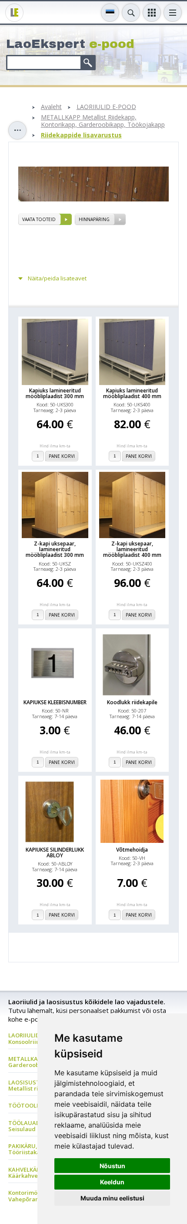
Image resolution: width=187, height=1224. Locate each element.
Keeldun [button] (112, 1182)
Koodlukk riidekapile (132, 702)
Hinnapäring (94, 219)
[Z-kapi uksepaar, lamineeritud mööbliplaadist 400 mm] (132, 505)
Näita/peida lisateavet (57, 278)
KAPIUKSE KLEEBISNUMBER (55, 702)
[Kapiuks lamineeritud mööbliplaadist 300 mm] (55, 352)
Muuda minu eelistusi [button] (112, 1198)
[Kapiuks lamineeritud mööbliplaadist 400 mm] (132, 352)
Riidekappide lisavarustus (81, 135)
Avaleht (51, 107)
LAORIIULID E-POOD (106, 107)
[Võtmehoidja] (132, 811)
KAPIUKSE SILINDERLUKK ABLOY (55, 852)
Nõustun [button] (112, 1165)
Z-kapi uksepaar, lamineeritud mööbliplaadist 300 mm (55, 549)
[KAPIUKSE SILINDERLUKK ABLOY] (55, 811)
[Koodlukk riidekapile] (132, 664)
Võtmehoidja (132, 849)
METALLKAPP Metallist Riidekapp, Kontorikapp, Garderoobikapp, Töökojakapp (103, 121)
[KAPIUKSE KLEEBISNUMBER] (55, 664)
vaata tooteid (39, 219)
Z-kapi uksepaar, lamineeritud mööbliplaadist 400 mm (132, 549)
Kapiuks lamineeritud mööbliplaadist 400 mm (132, 393)
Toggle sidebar (17, 130)
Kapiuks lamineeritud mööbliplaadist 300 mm (55, 393)
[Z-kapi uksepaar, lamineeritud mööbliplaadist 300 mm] (55, 505)
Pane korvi (62, 456)
